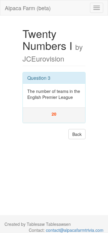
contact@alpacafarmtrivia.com (75, 230)
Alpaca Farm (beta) (28, 8)
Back (77, 134)
